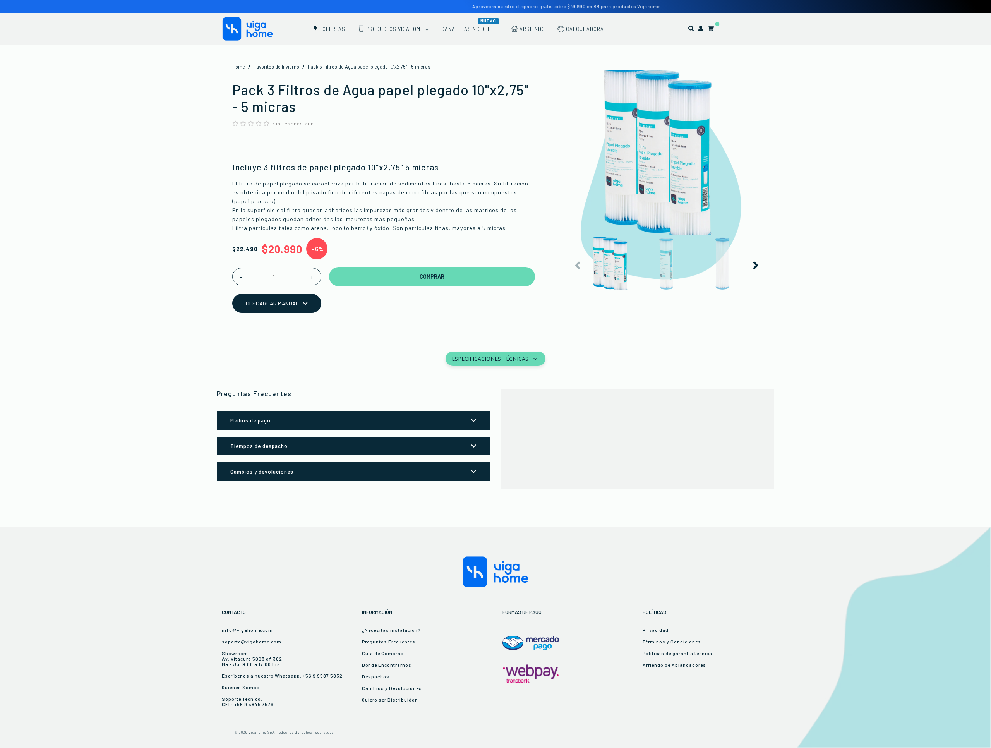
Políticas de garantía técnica (677, 653)
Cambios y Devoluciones (392, 688)
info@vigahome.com (247, 630)
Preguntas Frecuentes (388, 641)
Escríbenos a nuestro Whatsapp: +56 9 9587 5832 (282, 675)
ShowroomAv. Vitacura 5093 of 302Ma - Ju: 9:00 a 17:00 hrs (252, 658)
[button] (755, 265)
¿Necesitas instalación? (391, 630)
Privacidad (656, 630)
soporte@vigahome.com (251, 641)
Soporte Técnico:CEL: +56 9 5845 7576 (248, 701)
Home (238, 66)
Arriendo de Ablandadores (674, 664)
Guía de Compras (383, 653)
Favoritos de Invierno (276, 66)
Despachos (375, 676)
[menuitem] (329, 28)
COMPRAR (432, 276)
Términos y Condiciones (672, 641)
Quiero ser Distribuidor (389, 699)
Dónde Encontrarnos (386, 664)
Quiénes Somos (241, 687)
